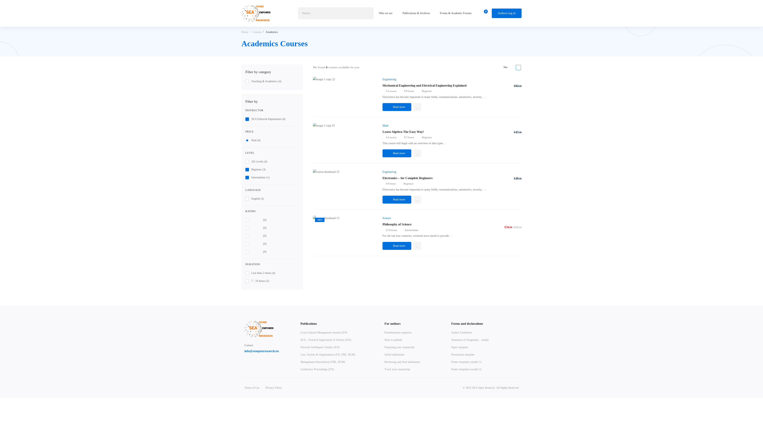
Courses (257, 32)
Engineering (389, 79)
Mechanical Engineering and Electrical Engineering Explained (424, 85)
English (257, 198)
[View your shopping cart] (484, 13)
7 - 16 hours (260, 280)
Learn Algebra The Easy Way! (403, 131)
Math (385, 125)
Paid (255, 140)
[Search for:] (336, 13)
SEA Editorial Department (268, 119)
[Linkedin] (255, 363)
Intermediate (260, 177)
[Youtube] (264, 363)
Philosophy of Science (397, 224)
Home (244, 32)
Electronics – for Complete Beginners (407, 178)
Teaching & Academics (266, 81)
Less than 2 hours (263, 273)
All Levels (259, 161)
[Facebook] (246, 363)
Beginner (258, 169)
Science (386, 218)
